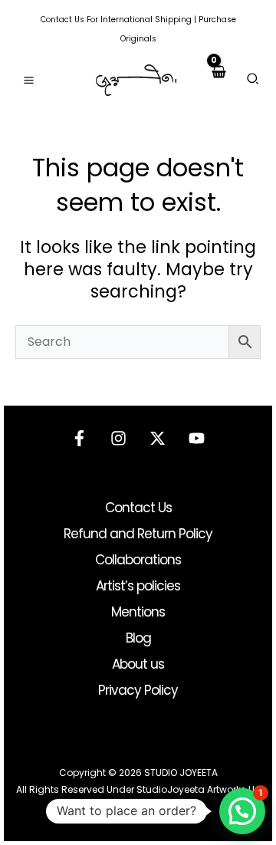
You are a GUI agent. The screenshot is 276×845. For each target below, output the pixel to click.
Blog (138, 638)
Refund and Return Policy (138, 533)
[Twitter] (158, 438)
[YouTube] (197, 438)
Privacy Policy (138, 690)
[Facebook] (79, 438)
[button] (253, 81)
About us (138, 664)
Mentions (138, 612)
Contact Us (62, 19)
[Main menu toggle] (28, 80)
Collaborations (138, 560)
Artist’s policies (138, 586)
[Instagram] (118, 438)
